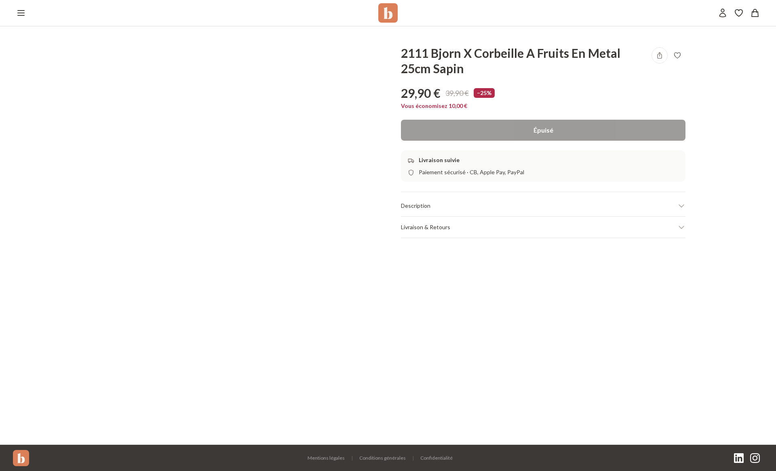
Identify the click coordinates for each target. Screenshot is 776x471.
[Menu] (21, 13)
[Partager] (660, 55)
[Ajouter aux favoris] (677, 55)
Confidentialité (436, 458)
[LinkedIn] (739, 458)
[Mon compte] (723, 13)
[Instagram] (755, 458)
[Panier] (755, 13)
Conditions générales (382, 458)
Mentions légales (326, 458)
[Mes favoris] (739, 13)
